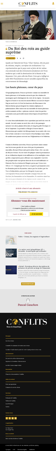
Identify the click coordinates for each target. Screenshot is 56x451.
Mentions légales (22, 449)
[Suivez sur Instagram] (15, 418)
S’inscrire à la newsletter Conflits (15, 374)
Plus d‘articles (28, 284)
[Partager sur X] (17, 58)
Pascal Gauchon (11, 55)
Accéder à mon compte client (13, 365)
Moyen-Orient (9, 45)
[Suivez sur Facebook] (7, 418)
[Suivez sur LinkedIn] (12, 418)
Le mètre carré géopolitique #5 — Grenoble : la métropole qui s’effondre (32, 250)
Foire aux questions (11, 384)
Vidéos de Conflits (10, 401)
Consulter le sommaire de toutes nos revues (18, 345)
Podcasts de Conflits (11, 398)
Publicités (32, 449)
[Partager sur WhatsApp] (23, 58)
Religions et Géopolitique (18, 45)
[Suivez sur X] (10, 418)
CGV (14, 449)
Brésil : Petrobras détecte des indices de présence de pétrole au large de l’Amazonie (34, 267)
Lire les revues (10, 341)
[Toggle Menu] (2, 3)
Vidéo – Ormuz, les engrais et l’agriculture (34, 237)
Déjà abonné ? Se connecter (28, 192)
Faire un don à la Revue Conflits (14, 438)
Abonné (15, 219)
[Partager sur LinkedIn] (20, 58)
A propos (8, 449)
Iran (19, 219)
